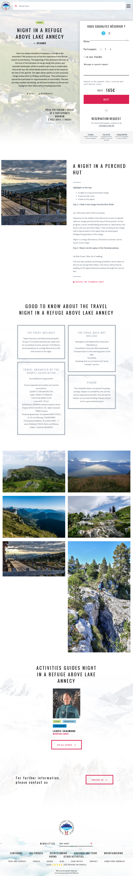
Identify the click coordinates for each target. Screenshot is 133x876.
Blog (62, 861)
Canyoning (16, 853)
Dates (87, 41)
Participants (90, 49)
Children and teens (85, 853)
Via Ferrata (36, 853)
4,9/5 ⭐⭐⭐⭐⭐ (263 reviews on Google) (67, 865)
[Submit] (91, 843)
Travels (36, 861)
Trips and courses (17, 861)
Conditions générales (114, 861)
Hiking (40, 23)
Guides (50, 861)
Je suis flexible (93, 56)
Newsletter (47, 843)
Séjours (41, 43)
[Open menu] (128, 6)
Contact (94, 861)
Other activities (74, 856)
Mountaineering (113, 853)
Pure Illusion (74, 873)
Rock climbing (58, 853)
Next (106, 99)
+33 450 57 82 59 (106, 126)
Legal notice (77, 861)
